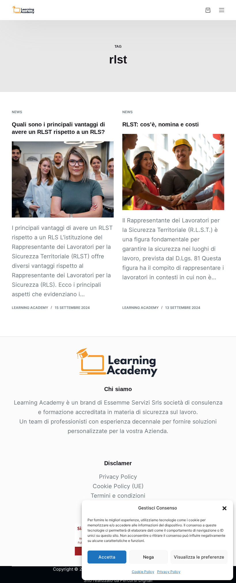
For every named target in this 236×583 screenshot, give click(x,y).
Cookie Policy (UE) (118, 486)
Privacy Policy (168, 571)
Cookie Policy (143, 571)
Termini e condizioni (118, 495)
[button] (224, 508)
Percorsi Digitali (136, 580)
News (17, 112)
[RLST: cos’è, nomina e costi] (173, 172)
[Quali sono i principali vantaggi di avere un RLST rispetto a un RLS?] (63, 179)
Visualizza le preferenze (199, 557)
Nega (148, 557)
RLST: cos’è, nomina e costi (160, 124)
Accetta (106, 557)
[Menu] (221, 10)
